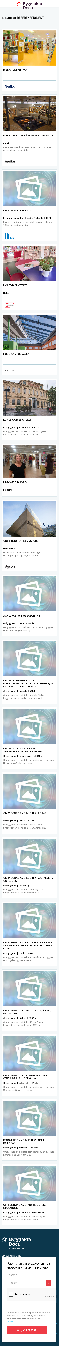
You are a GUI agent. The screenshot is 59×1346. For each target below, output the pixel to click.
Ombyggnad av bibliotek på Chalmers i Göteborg (28, 879)
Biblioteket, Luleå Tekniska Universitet (29, 135)
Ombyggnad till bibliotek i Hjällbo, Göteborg (27, 1012)
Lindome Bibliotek (15, 482)
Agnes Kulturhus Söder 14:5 (21, 615)
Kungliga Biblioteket (17, 419)
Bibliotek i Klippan (15, 69)
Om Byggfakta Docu (11, 1255)
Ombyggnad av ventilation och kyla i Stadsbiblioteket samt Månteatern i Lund (28, 945)
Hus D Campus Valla (16, 353)
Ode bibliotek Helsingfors (20, 540)
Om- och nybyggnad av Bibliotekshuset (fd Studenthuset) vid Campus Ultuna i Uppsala (29, 683)
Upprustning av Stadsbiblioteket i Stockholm (26, 1206)
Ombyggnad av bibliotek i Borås (24, 813)
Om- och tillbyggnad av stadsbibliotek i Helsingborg (22, 750)
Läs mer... (11, 1321)
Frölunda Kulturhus (17, 210)
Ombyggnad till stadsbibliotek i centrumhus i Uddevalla (25, 1077)
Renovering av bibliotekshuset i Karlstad (24, 1141)
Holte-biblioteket (15, 285)
